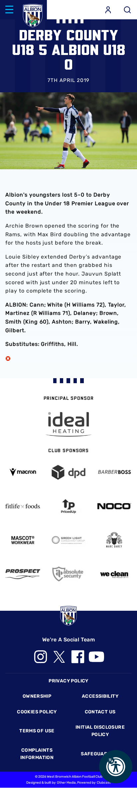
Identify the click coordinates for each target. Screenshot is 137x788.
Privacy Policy (68, 681)
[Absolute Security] (68, 574)
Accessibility (100, 696)
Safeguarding (100, 754)
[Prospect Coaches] (22, 574)
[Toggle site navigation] (9, 9)
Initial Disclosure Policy (100, 730)
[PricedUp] (68, 506)
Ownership (37, 696)
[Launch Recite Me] (115, 766)
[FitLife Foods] (22, 506)
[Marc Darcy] (114, 540)
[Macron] (22, 472)
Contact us (100, 712)
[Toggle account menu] (108, 9)
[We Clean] (114, 574)
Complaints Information (37, 753)
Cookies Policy (37, 712)
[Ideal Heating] (68, 424)
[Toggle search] (127, 9)
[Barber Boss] (114, 472)
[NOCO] (114, 506)
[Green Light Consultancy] (68, 540)
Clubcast (104, 783)
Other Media (66, 783)
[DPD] (68, 472)
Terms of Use (37, 731)
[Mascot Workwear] (22, 540)
